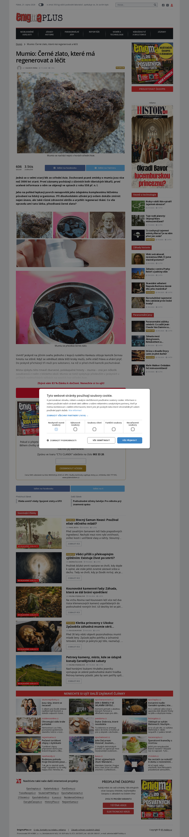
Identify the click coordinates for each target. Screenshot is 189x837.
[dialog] (94, 418)
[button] (94, 415)
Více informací (74, 410)
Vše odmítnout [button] (101, 440)
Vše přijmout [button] (129, 440)
